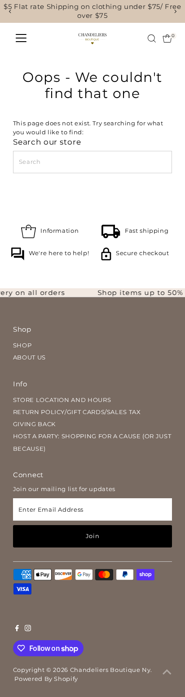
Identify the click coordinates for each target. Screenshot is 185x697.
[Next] (175, 11)
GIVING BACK (34, 424)
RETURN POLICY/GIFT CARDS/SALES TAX (77, 412)
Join (93, 536)
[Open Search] (152, 38)
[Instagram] (27, 629)
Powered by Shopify (46, 679)
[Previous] (10, 11)
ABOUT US (29, 357)
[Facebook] (17, 629)
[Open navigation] (21, 38)
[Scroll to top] (167, 672)
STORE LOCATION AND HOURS (62, 400)
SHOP (22, 345)
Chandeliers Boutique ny (110, 670)
